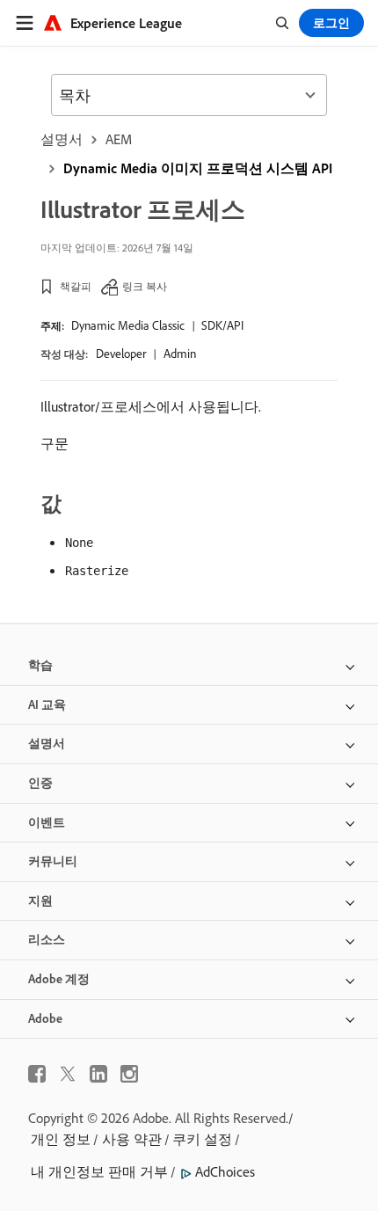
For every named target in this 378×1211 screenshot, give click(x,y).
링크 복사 (144, 286)
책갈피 (75, 286)
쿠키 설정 (202, 1139)
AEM (118, 139)
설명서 (61, 139)
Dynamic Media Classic (128, 325)
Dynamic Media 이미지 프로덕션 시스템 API (197, 168)
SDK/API (222, 325)
